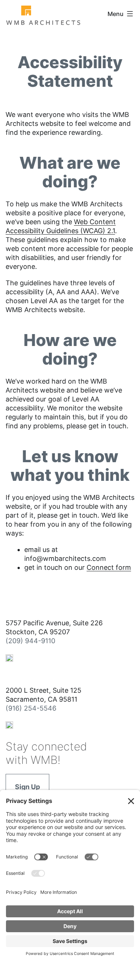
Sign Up (27, 787)
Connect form (109, 567)
